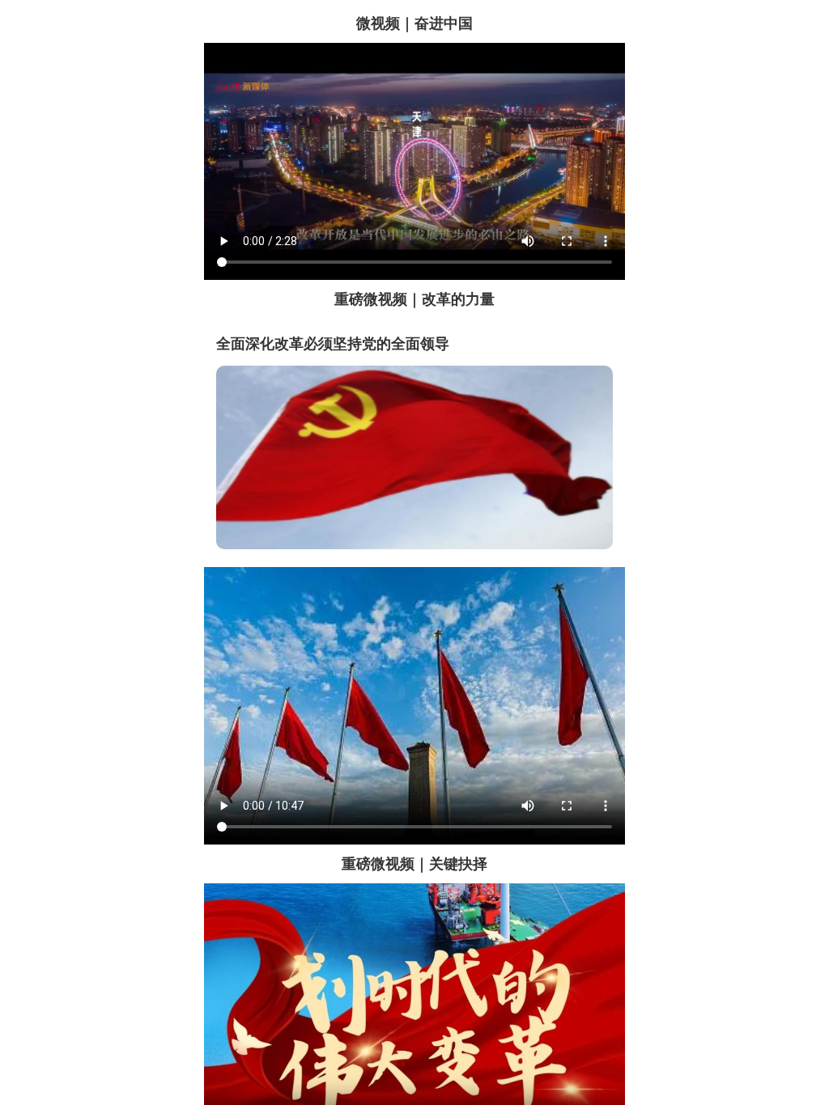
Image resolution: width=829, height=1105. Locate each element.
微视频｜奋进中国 (414, 23)
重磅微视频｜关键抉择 (414, 864)
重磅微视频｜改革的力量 (414, 299)
